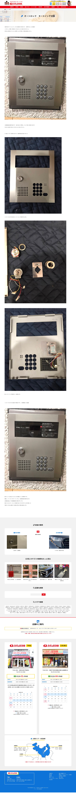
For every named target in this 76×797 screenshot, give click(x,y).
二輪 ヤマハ (12, 612)
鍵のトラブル (51, 777)
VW (40, 609)
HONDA (7, 607)
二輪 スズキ (51, 611)
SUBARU (20, 609)
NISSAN (67, 607)
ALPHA (17, 606)
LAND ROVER (34, 607)
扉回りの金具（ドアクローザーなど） (26, 612)
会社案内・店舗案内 (62, 776)
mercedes (50, 607)
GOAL (64, 606)
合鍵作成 (11, 7)
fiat (51, 606)
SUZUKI (25, 609)
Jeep (21, 607)
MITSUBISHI (56, 607)
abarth (7, 606)
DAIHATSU (42, 606)
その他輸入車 (50, 609)
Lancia (29, 607)
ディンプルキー (60, 610)
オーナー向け (33, 7)
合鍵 (17, 612)
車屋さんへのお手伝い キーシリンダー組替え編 (62, 580)
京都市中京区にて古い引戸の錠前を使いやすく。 (30, 580)
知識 (38, 612)
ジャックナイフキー (51, 610)
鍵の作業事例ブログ (62, 773)
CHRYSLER (31, 606)
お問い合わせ (63, 7)
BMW (26, 606)
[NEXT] (31, 692)
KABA (25, 607)
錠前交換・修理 (47, 612)
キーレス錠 (28, 610)
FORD (56, 606)
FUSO (60, 606)
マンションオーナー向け (53, 778)
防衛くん (54, 612)
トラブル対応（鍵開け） (12, 611)
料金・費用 (61, 777)
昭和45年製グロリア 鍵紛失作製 (46, 579)
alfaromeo (12, 606)
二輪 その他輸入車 (35, 611)
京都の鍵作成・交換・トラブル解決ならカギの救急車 (36, 787)
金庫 (42, 612)
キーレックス (43, 610)
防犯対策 (40, 7)
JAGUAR (16, 607)
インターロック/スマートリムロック (60, 609)
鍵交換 (21, 7)
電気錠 (59, 612)
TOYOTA (31, 609)
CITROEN (36, 606)
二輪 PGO (28, 611)
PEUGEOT (9, 609)
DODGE (48, 606)
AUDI (21, 606)
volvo (37, 609)
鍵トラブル (27, 7)
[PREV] (10, 692)
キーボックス (21, 610)
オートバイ (8, 610)
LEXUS (40, 607)
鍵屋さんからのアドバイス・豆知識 (65, 774)
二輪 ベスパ (57, 611)
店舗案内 (53, 7)
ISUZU (12, 607)
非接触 (64, 612)
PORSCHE (15, 609)
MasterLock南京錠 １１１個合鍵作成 (14, 579)
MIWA (63, 607)
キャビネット (15, 610)
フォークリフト (21, 611)
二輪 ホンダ (64, 611)
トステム (66, 610)
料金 (58, 7)
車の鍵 (17, 7)
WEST (44, 609)
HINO (68, 606)
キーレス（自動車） (35, 610)
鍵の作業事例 (46, 7)
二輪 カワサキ (44, 611)
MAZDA (45, 607)
